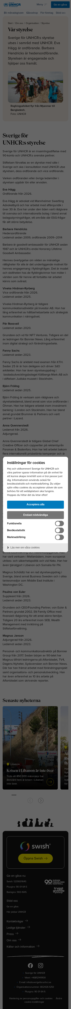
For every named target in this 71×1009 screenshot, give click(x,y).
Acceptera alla (35, 504)
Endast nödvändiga (35, 514)
